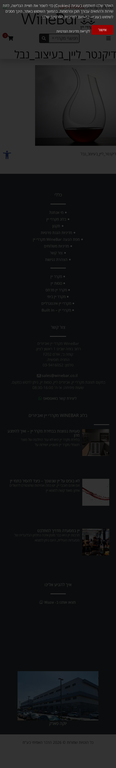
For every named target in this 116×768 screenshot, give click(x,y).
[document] (58, 384)
